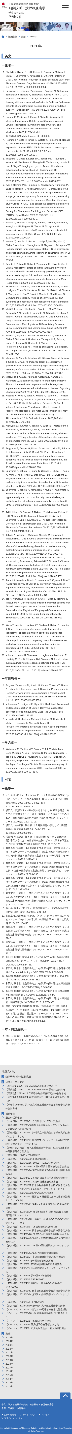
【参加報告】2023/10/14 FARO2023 (25, 1302)
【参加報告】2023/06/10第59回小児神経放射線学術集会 (35, 1305)
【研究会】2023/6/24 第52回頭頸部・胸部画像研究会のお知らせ (37, 1099)
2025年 (9, 1337)
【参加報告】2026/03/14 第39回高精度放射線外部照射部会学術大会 (38, 1172)
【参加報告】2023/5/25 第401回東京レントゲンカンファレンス (38, 1270)
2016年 (9, 1371)
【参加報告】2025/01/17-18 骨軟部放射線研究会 (31, 1226)
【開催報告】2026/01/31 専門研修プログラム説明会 (33, 1121)
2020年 (9, 1356)
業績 (23, 36)
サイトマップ (29, 1414)
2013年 (9, 1382)
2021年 (9, 1352)
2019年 (9, 1360)
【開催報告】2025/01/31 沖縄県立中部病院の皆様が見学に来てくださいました (38, 1134)
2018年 (9, 1363)
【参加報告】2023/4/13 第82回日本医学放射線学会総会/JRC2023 (34, 1285)
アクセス (45, 1414)
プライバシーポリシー (14, 1418)
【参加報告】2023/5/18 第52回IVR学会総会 (29, 1275)
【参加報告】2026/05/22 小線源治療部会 (27, 1159)
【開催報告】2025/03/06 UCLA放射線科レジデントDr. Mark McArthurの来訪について (37, 1127)
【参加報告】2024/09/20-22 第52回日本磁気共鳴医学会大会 (37, 1234)
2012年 (9, 1386)
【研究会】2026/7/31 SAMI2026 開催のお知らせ (31, 1085)
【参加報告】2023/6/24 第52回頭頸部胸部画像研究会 (34, 1264)
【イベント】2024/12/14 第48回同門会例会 (28, 1320)
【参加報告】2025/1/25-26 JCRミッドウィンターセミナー (36, 1189)
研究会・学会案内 (15, 1082)
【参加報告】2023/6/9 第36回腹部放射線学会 (29, 1260)
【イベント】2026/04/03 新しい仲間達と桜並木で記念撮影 (36, 1309)
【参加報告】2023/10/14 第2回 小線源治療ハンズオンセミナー (37, 1296)
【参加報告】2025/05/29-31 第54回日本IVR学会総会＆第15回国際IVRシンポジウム (37, 1213)
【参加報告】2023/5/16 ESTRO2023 (25, 1279)
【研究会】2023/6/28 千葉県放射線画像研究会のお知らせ (36, 1093)
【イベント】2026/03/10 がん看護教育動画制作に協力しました (38, 1315)
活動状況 (12, 36)
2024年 (9, 1341)
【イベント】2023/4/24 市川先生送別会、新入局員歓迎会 (36, 1328)
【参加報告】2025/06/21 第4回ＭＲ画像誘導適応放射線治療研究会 (37, 1206)
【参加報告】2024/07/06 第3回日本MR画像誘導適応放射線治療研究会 (38, 1240)
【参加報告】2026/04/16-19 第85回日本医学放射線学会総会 (37, 1166)
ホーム (3, 36)
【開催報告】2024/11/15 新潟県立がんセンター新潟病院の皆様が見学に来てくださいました (37, 1142)
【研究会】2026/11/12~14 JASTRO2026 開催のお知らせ (35, 1089)
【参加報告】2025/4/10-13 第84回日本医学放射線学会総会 (37, 1177)
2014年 (9, 1379)
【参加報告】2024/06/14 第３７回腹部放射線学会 (32, 1253)
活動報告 (10, 1113)
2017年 (9, 1367)
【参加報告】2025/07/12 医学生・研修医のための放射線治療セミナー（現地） (38, 1198)
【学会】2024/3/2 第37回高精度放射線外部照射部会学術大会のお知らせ (38, 1106)
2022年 (9, 1348)
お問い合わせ (10, 1414)
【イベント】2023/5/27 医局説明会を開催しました (32, 1324)
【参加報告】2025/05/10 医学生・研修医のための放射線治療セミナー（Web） (37, 1221)
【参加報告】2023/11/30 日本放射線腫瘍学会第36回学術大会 (38, 1290)
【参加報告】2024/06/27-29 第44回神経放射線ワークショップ (37, 1247)
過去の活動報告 (14, 1117)
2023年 (9, 1345)
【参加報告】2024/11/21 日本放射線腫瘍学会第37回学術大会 (38, 1230)
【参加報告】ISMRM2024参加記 (23, 1155)
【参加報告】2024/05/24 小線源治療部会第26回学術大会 (35, 1256)
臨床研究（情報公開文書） (20, 1076)
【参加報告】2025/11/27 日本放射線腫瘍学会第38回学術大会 (38, 1185)
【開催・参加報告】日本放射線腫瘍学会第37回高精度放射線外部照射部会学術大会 (37, 1149)
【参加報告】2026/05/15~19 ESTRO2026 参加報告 (33, 1162)
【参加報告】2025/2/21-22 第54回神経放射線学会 (32, 1181)
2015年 (9, 1375)
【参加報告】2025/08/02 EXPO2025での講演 (29, 1192)
